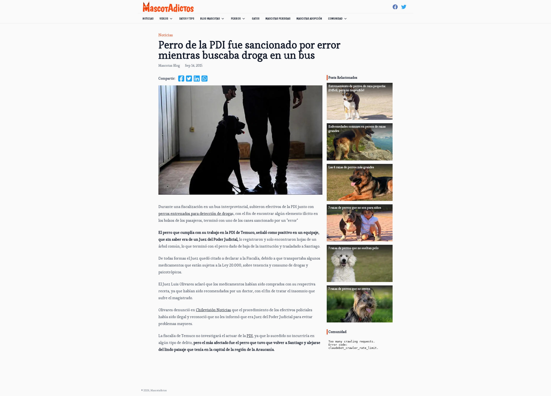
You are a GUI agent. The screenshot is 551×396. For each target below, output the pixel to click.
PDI (250, 335)
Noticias (147, 18)
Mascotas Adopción (309, 18)
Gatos (255, 18)
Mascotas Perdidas (277, 18)
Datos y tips (186, 18)
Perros (236, 18)
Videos (163, 18)
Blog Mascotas (210, 18)
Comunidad (335, 18)
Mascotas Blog (169, 65)
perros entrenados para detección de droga (195, 213)
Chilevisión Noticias (213, 309)
